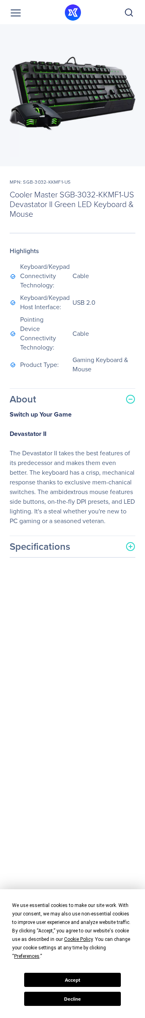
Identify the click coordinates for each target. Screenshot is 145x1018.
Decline (72, 999)
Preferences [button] (26, 956)
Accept (72, 980)
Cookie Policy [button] (78, 939)
